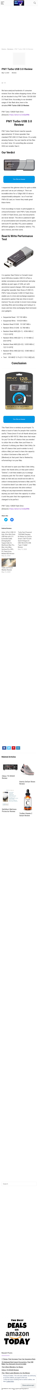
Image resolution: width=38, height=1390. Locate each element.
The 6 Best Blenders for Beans (12, 1367)
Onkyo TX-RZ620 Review (10, 1370)
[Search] (34, 3)
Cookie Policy (10, 1381)
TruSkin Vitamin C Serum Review (25, 814)
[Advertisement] (19, 26)
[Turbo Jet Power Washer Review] (9, 562)
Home (4, 49)
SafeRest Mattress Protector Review (9, 810)
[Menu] (2, 3)
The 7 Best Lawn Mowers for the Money (16, 1373)
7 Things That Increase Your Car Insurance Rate (18, 1359)
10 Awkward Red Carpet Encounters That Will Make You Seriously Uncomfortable (17, 1363)
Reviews (10, 49)
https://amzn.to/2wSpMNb (19, 115)
